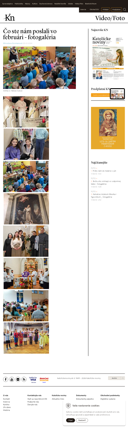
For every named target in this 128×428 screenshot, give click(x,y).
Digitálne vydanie (107, 399)
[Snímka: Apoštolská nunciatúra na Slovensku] (25, 112)
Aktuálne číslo (58, 399)
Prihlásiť (105, 9)
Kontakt (6, 399)
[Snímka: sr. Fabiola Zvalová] (25, 176)
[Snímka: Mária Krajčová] (25, 306)
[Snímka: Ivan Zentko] (26, 273)
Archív (114, 378)
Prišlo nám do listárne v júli (104, 171)
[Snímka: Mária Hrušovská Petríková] (25, 241)
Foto (93, 168)
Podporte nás (33, 402)
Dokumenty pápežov (85, 399)
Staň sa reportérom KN (37, 399)
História (6, 410)
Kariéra (6, 405)
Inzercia (83, 9)
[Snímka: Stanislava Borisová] (26, 144)
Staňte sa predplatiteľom (102, 95)
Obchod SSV (94, 9)
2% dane (7, 407)
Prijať (70, 420)
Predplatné (116, 9)
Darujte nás (32, 405)
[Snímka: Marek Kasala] (26, 338)
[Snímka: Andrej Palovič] (26, 209)
